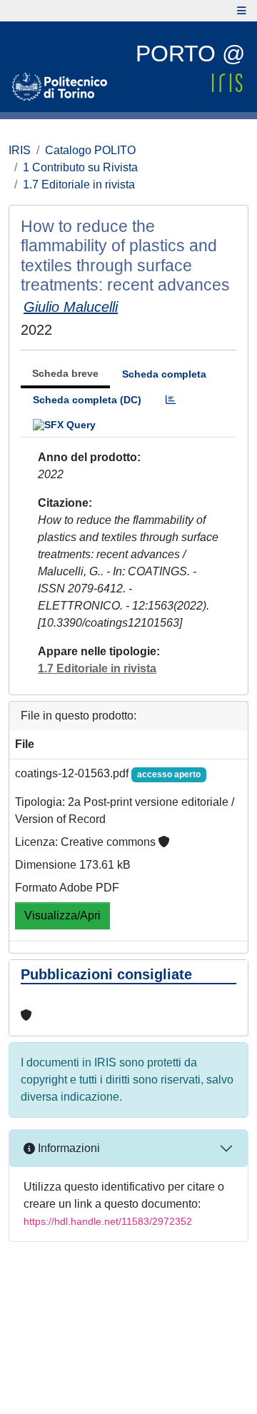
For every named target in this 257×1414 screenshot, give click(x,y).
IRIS (20, 150)
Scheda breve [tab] (65, 373)
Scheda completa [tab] (164, 374)
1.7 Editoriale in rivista (79, 184)
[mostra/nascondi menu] (241, 11)
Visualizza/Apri (62, 915)
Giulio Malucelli (71, 307)
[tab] (170, 400)
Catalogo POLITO (90, 150)
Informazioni (67, 1148)
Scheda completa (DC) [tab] (87, 399)
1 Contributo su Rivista (80, 167)
